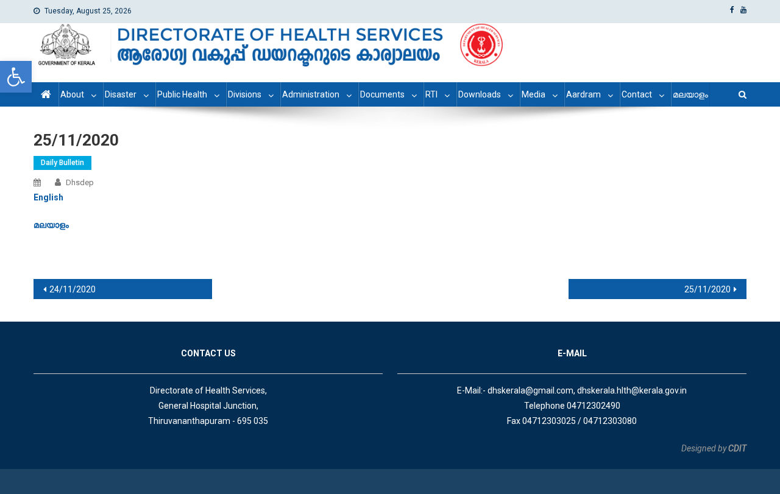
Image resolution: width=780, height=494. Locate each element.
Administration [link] (310, 94)
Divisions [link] (244, 94)
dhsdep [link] (80, 182)
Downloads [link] (479, 94)
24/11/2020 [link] (72, 289)
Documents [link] (382, 94)
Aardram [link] (583, 94)
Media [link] (533, 94)
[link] (16, 77)
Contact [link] (637, 94)
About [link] (72, 94)
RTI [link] (431, 94)
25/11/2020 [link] (707, 289)
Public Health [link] (182, 94)
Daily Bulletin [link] (62, 162)
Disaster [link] (120, 94)
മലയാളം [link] (690, 94)
